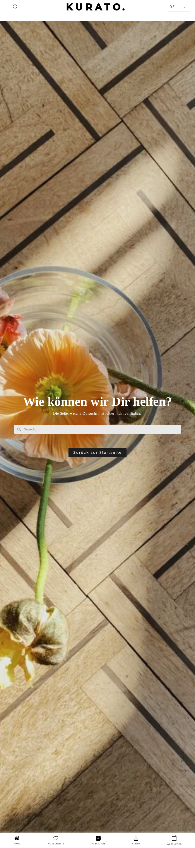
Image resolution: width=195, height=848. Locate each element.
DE (172, 6)
